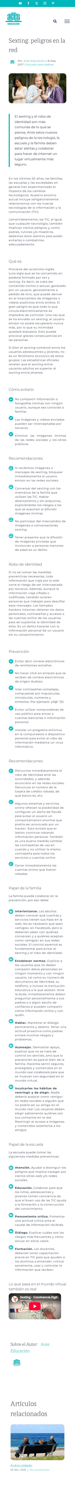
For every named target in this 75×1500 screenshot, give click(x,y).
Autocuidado (21, 1465)
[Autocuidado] (37, 1426)
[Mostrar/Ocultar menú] (67, 21)
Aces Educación (34, 60)
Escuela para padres (40, 64)
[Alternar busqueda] (55, 21)
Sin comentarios (40, 1469)
